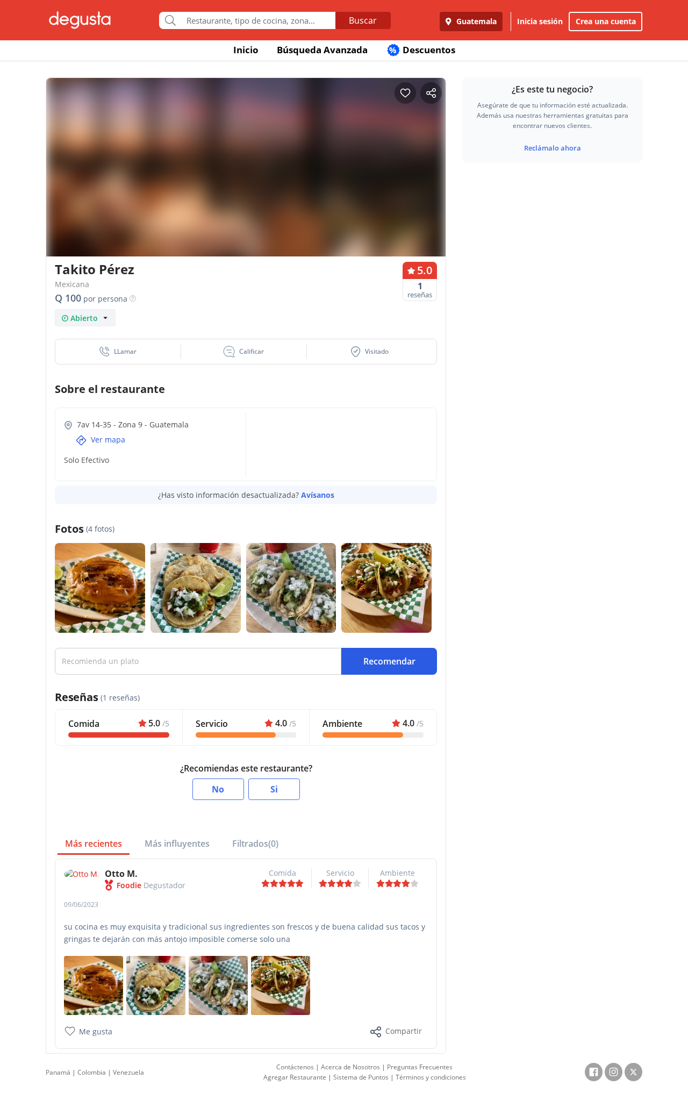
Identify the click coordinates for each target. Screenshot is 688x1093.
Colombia (91, 1072)
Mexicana (72, 284)
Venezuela (128, 1072)
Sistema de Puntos (361, 1077)
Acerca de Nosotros (350, 1066)
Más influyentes (177, 843)
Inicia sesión (540, 21)
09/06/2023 (81, 904)
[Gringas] (155, 985)
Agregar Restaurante (294, 1077)
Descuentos (422, 50)
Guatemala (475, 21)
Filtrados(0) (255, 843)
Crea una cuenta (606, 21)
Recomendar (389, 661)
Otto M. (121, 874)
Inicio (246, 50)
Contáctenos (295, 1066)
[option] (246, 188)
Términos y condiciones (431, 1077)
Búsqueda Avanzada (322, 50)
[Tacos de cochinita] (280, 985)
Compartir (403, 1031)
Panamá (58, 1072)
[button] (118, 352)
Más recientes (93, 843)
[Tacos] (218, 985)
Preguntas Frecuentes (420, 1066)
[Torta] (93, 985)
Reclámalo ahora (552, 148)
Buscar (363, 20)
